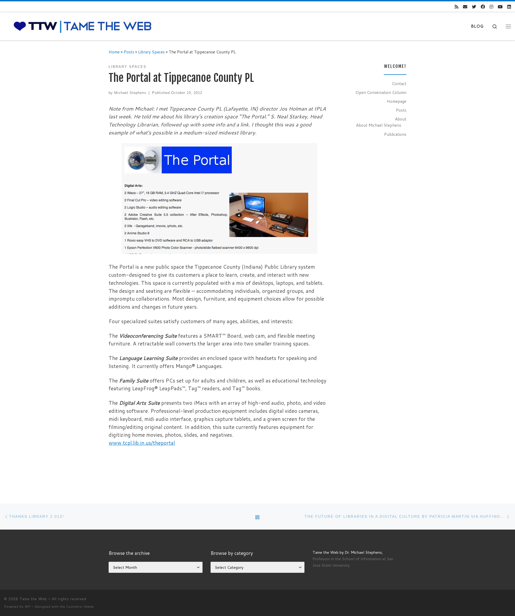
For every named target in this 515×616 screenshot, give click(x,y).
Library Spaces (151, 52)
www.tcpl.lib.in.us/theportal (142, 442)
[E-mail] (465, 6)
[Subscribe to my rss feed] (456, 6)
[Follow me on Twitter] (474, 6)
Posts (129, 52)
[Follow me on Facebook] (483, 6)
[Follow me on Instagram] (491, 6)
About (400, 119)
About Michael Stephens (378, 125)
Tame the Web (33, 598)
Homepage (396, 101)
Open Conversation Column (380, 92)
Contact (399, 83)
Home (114, 52)
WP (28, 606)
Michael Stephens (130, 93)
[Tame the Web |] (82, 25)
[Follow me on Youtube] (500, 6)
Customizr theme (80, 606)
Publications (395, 134)
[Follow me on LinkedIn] (509, 6)
